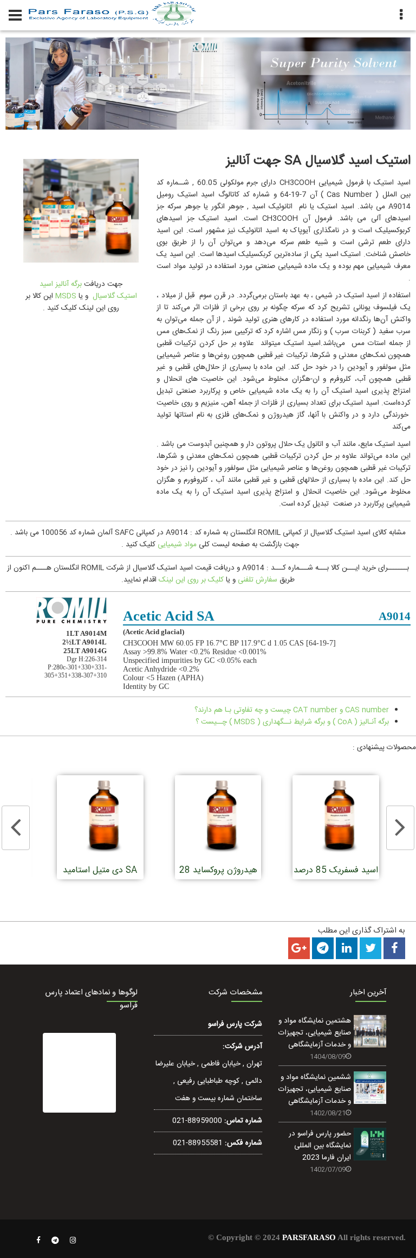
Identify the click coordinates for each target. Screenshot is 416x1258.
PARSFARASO (309, 1237)
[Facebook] (38, 1240)
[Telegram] (55, 1240)
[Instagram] (73, 1240)
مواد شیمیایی (177, 545)
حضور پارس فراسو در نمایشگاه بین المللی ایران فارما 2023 (320, 1146)
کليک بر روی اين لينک (191, 580)
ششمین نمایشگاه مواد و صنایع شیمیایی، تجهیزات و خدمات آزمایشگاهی (314, 1089)
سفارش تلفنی (257, 580)
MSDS (64, 296)
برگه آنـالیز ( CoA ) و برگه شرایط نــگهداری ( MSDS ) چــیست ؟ (292, 722)
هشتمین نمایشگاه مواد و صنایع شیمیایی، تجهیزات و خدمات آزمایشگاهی (314, 1033)
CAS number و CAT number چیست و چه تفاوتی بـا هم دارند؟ (291, 710)
